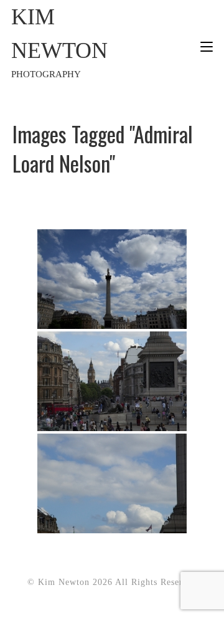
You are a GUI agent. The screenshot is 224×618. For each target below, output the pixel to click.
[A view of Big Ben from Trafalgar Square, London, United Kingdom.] (112, 381)
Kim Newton (59, 41)
